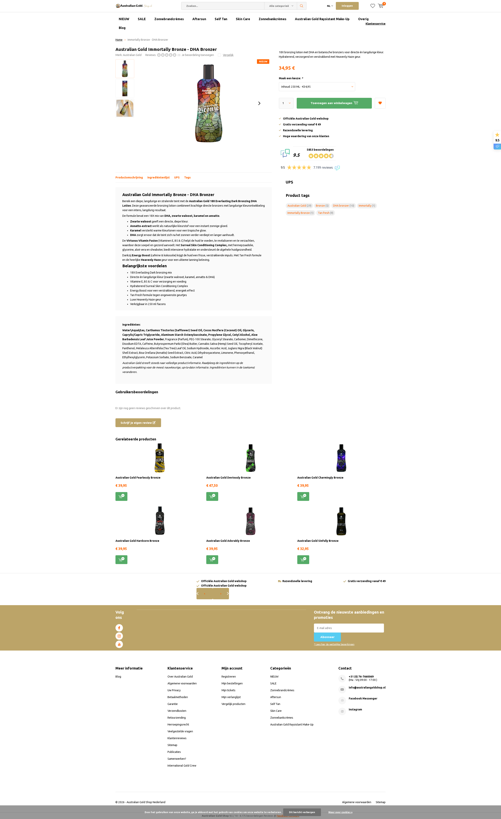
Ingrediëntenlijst (158, 177)
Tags (187, 177)
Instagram (119, 636)
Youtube (119, 644)
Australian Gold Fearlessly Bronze (137, 477)
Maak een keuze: (291, 78)
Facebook (119, 628)
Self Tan (221, 19)
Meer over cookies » (340, 812)
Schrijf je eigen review (137, 422)
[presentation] (259, 103)
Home (119, 39)
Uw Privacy (174, 690)
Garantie (173, 704)
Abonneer (327, 637)
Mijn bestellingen (232, 683)
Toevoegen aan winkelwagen (121, 496)
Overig (363, 19)
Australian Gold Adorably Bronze (228, 540)
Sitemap (172, 745)
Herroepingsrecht (178, 724)
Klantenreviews (177, 738)
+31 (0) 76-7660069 (361, 676)
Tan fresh (325, 212)
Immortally (367, 205)
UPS (177, 177)
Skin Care (243, 19)
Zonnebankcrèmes (272, 19)
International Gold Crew (182, 765)
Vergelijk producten (233, 704)
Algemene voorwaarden (182, 683)
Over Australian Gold (180, 676)
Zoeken (301, 6)
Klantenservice (376, 23)
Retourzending (177, 717)
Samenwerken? (177, 758)
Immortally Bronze (300, 212)
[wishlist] (372, 6)
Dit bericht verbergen (302, 812)
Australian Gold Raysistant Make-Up (322, 19)
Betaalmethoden (178, 697)
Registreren (229, 676)
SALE (142, 19)
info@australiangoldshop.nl (367, 687)
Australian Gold (132, 55)
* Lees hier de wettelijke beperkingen (334, 644)
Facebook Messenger (363, 698)
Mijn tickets (228, 690)
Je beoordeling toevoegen (198, 55)
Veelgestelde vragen (180, 731)
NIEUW (124, 19)
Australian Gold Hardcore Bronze (137, 540)
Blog (122, 28)
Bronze (322, 205)
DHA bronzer (343, 205)
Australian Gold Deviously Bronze (228, 477)
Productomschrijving (129, 177)
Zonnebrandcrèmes (169, 19)
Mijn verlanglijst (231, 697)
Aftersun (199, 19)
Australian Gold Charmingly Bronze (320, 477)
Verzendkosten (177, 710)
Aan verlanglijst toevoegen (380, 103)
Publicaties (174, 751)
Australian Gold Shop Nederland (146, 802)
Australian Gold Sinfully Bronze (318, 540)
